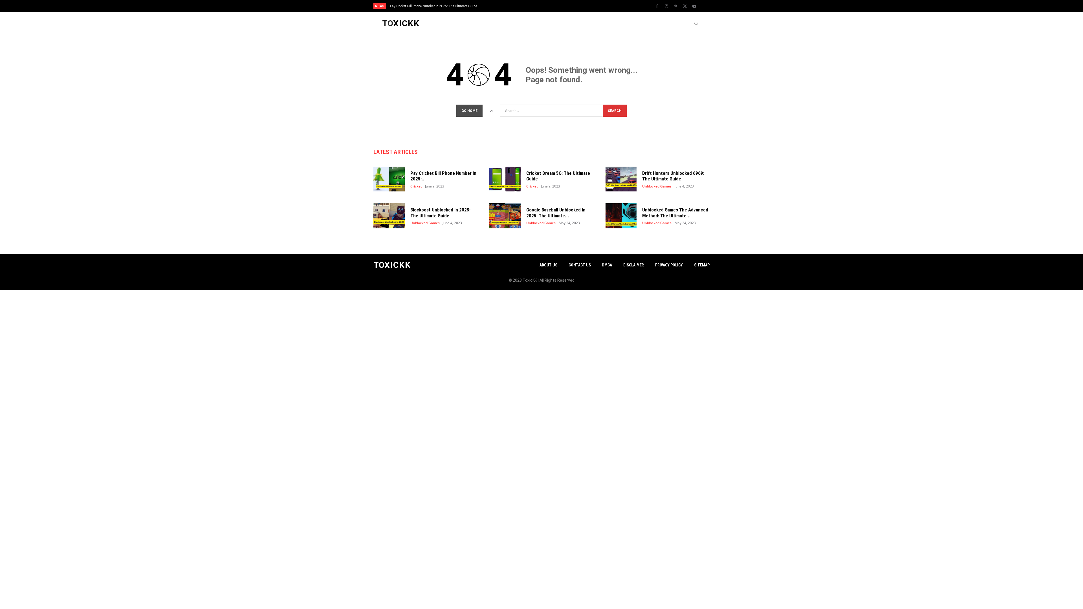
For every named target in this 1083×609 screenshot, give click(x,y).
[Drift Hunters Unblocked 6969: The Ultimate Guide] (621, 179)
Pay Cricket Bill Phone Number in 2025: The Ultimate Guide (433, 6)
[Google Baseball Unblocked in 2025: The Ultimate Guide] (505, 215)
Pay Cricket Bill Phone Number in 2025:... (443, 176)
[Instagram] (666, 6)
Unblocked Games (657, 186)
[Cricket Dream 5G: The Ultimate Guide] (505, 179)
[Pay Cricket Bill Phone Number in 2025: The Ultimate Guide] (389, 179)
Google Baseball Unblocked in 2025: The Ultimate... (555, 212)
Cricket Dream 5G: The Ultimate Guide (558, 176)
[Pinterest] (676, 6)
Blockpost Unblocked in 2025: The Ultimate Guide (440, 212)
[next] (560, 6)
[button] (696, 23)
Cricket (416, 186)
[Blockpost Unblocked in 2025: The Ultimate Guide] (389, 215)
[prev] (551, 6)
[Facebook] (657, 6)
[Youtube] (694, 6)
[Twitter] (685, 6)
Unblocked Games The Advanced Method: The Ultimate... (675, 212)
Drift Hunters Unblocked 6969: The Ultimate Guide (673, 176)
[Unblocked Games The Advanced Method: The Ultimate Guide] (621, 215)
